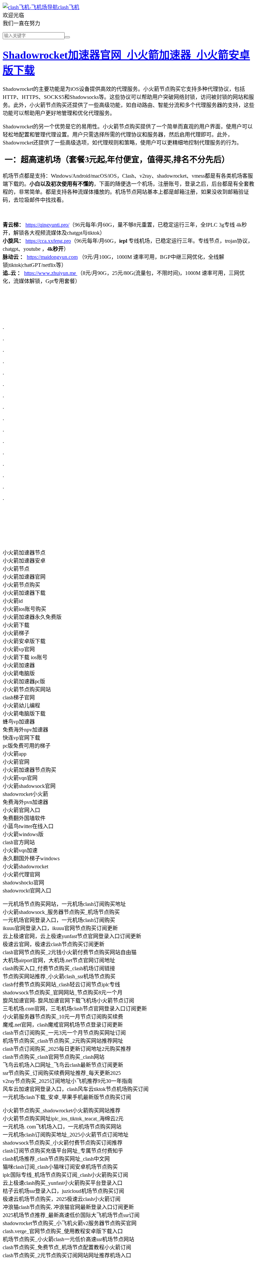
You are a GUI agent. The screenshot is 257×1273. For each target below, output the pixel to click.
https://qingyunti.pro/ (47, 225)
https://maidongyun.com (52, 257)
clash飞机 (68, 7)
